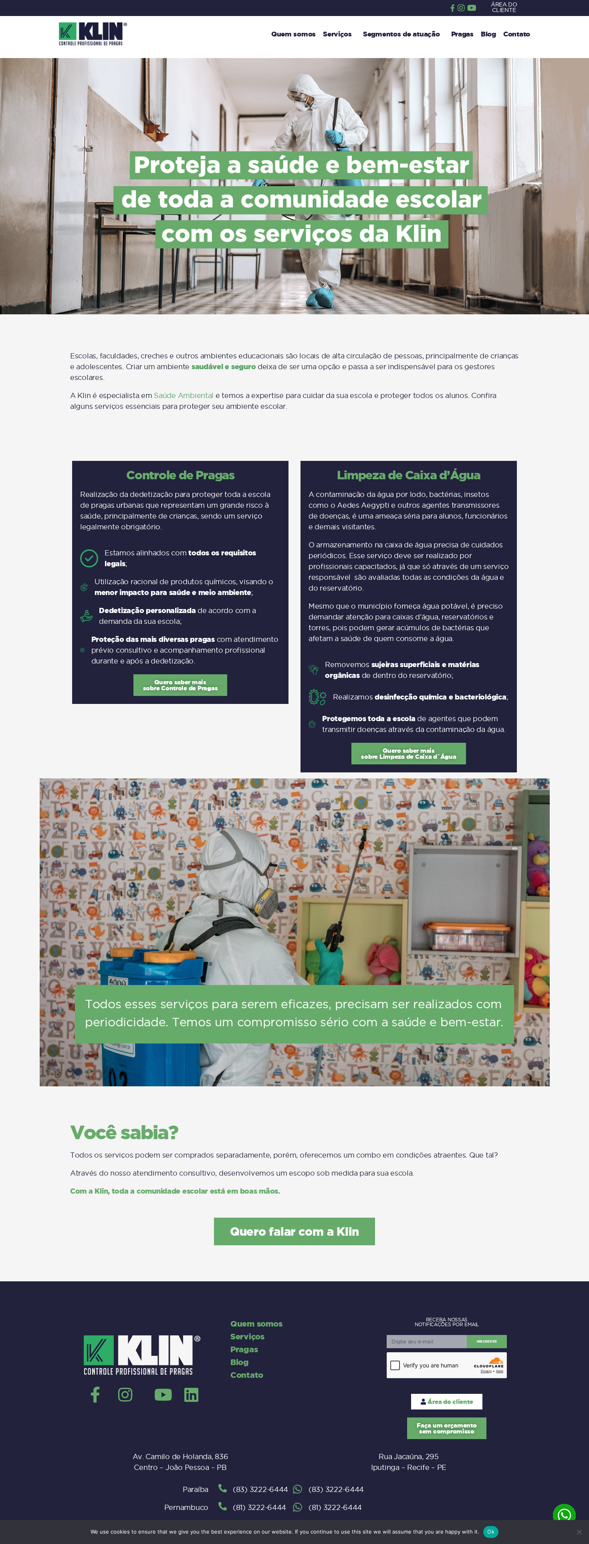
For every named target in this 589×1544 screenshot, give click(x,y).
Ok (490, 1531)
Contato (516, 34)
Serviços (337, 34)
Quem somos (293, 34)
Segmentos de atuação (401, 34)
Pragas (462, 34)
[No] (579, 1532)
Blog (488, 34)
